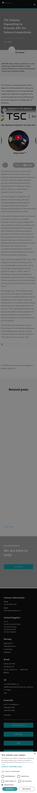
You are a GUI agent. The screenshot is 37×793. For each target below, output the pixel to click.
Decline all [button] (27, 789)
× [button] (34, 754)
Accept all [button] (10, 789)
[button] (18, 766)
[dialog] (18, 772)
